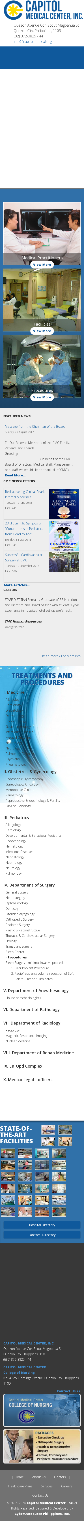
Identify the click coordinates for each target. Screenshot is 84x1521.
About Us (39, 1477)
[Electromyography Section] (25, 1154)
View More (42, 264)
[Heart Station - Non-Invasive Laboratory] (25, 1166)
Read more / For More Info (61, 656)
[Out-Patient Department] (42, 1189)
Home (19, 1477)
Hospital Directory (42, 1225)
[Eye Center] (8, 1166)
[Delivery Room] (48, 1142)
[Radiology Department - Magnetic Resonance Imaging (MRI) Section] (42, 1201)
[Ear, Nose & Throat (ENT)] (8, 1154)
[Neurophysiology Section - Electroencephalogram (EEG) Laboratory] (8, 1177)
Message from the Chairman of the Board (35, 426)
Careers (66, 1486)
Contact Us (40, 1495)
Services (47, 1486)
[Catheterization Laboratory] (65, 1130)
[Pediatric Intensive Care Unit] (59, 1189)
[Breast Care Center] (48, 1130)
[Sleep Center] (42, 1213)
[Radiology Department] (59, 1201)
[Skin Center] (25, 1213)
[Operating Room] (25, 1189)
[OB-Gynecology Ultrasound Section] (8, 1189)
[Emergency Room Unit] (42, 1154)
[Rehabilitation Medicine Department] (8, 1213)
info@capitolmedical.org (33, 41)
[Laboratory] (59, 1166)
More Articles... (17, 585)
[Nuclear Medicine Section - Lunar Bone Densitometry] (42, 1177)
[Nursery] (59, 1177)
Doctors (60, 1477)
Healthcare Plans (20, 1486)
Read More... (15, 475)
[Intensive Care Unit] (42, 1166)
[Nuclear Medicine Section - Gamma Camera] (25, 1177)
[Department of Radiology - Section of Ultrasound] (65, 1142)
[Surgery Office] (59, 1213)
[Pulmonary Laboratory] (25, 1201)
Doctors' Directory (42, 1235)
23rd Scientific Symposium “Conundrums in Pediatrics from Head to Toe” (24, 528)
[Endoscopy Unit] (59, 1154)
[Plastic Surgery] (8, 1201)
